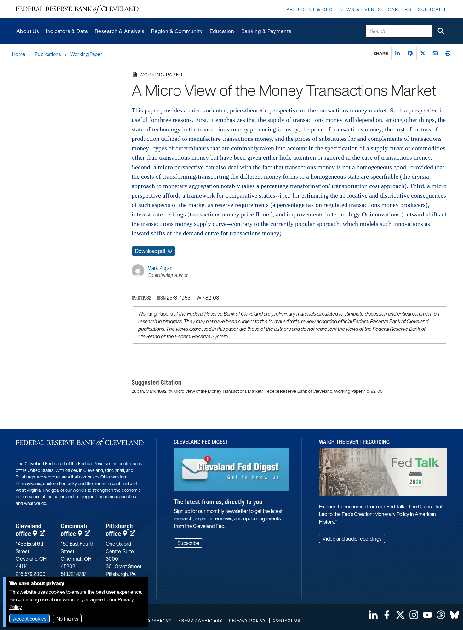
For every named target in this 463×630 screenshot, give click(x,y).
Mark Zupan (159, 267)
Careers (400, 9)
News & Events (360, 9)
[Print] (448, 53)
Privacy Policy (247, 620)
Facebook (387, 615)
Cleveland (29, 529)
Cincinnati (74, 529)
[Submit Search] (440, 31)
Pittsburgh (119, 529)
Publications (48, 54)
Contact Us (286, 620)
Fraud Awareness (200, 620)
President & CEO (309, 9)
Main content (30, 3)
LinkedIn (373, 615)
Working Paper (86, 54)
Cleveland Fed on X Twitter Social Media (400, 615)
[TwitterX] (423, 53)
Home (18, 54)
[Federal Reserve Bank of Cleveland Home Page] (77, 9)
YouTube (427, 615)
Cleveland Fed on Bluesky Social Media (454, 615)
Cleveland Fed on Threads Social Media (441, 615)
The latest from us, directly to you (218, 501)
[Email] (435, 53)
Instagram (414, 615)
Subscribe (432, 9)
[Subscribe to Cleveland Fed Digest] (231, 472)
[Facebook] (410, 53)
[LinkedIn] (397, 53)
